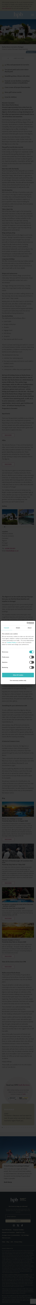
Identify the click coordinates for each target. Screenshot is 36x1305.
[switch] (31, 657)
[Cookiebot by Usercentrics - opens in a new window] (26, 623)
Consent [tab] (6, 628)
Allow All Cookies (18, 675)
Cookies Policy (11, 642)
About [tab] (29, 628)
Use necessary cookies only (18, 680)
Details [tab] (18, 628)
